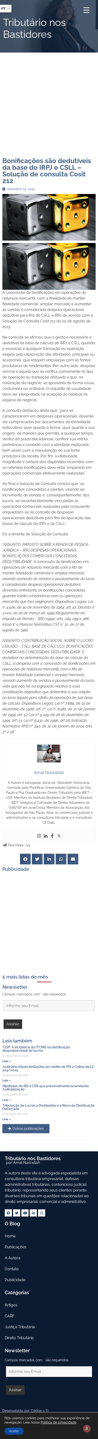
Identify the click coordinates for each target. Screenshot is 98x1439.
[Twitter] (59, 836)
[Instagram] (39, 836)
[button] (25, 859)
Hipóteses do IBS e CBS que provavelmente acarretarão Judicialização (45, 1087)
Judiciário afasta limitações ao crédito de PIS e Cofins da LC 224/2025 (48, 1068)
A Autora (12, 1258)
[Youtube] (25, 1212)
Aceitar (14, 1431)
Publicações (15, 1247)
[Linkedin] (46, 836)
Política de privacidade (58, 1422)
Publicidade (15, 1280)
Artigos (11, 1305)
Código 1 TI (39, 1411)
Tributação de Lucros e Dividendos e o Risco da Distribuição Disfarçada (48, 1107)
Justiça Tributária (20, 1327)
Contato (12, 1269)
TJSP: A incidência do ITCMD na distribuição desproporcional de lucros (36, 1048)
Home (10, 1236)
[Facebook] (52, 836)
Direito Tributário (19, 1338)
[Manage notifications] (87, 1428)
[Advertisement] (49, 104)
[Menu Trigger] (86, 10)
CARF (10, 1316)
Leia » (6, 1061)
